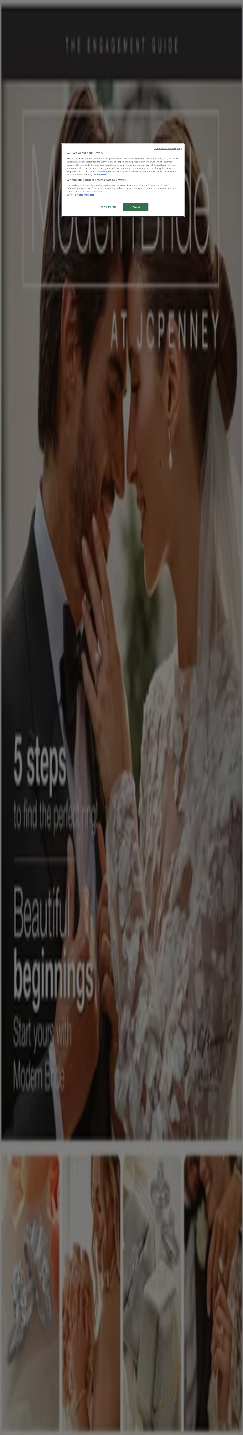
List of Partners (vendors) (80, 194)
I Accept (135, 206)
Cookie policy (100, 174)
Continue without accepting (168, 148)
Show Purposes (107, 206)
